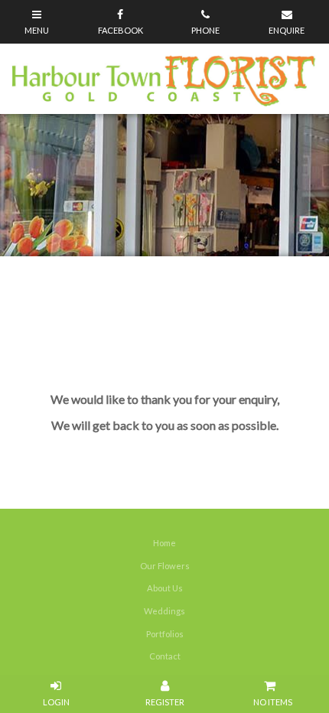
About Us (165, 588)
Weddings (164, 611)
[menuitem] (164, 543)
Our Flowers (165, 566)
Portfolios (165, 634)
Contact (165, 656)
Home (164, 543)
